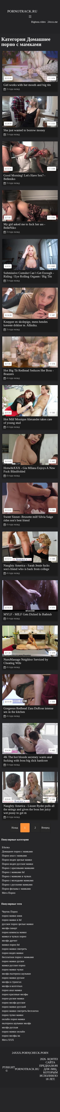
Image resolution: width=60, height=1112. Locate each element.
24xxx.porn (20, 1052)
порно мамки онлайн (13, 1031)
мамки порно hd (11, 944)
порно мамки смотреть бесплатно (20, 1011)
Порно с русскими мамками (17, 884)
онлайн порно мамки (13, 1019)
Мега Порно (8, 893)
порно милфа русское (13, 1002)
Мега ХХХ (8, 1040)
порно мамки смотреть (14, 949)
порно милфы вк (11, 1035)
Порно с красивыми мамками (18, 868)
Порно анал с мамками (14, 855)
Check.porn (39, 1052)
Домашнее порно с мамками (17, 851)
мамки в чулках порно (14, 936)
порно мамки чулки (12, 969)
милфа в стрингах (11, 982)
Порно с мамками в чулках (16, 876)
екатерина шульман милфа (16, 1023)
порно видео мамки (12, 953)
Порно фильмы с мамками (16, 888)
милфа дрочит (9, 940)
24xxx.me (53, 22)
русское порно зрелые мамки (17, 924)
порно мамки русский (14, 1006)
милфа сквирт (9, 928)
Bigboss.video (38, 22)
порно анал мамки (12, 990)
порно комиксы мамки (14, 932)
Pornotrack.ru (22, 11)
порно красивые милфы (15, 994)
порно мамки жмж (12, 915)
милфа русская (10, 1027)
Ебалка (6, 847)
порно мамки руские (13, 977)
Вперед (45, 827)
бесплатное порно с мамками (18, 957)
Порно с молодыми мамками (17, 880)
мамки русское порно (13, 965)
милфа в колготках (12, 986)
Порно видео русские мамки (17, 864)
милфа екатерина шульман (16, 973)
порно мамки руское (13, 961)
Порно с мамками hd (13, 872)
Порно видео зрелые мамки (17, 859)
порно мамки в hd (11, 920)
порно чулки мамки (12, 1015)
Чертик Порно (10, 911)
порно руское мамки (13, 998)
